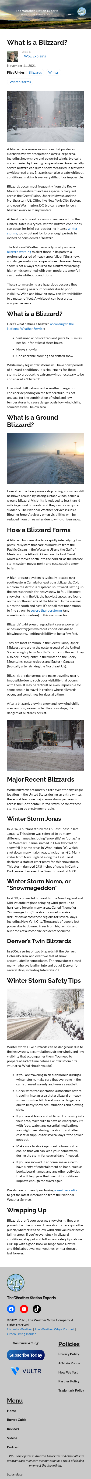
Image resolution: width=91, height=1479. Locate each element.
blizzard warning (19, 252)
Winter (53, 72)
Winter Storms (20, 82)
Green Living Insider (21, 1334)
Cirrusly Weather (20, 1329)
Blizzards (35, 72)
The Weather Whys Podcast (55, 1329)
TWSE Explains (34, 56)
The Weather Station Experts (31, 1298)
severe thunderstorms (47, 610)
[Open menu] (70, 14)
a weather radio (65, 1190)
